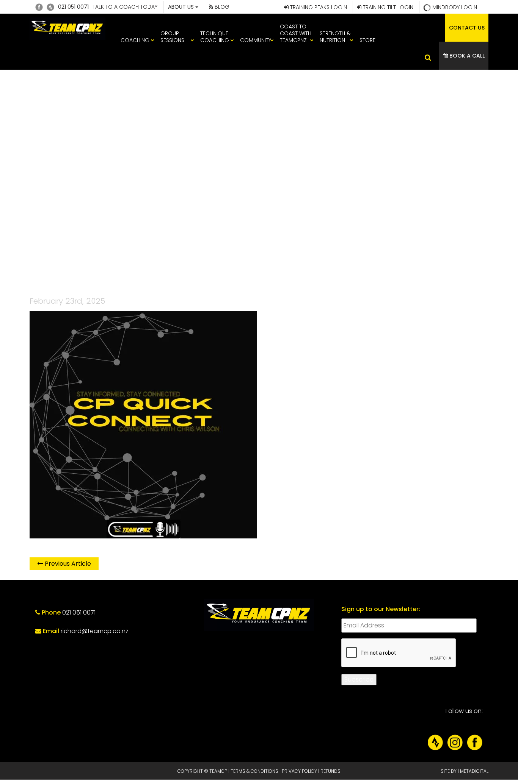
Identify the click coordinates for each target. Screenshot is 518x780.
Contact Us (467, 27)
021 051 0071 (73, 7)
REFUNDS (330, 771)
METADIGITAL (474, 771)
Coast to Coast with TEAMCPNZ (295, 33)
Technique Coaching (214, 37)
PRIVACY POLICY (299, 771)
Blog (221, 7)
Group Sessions (172, 37)
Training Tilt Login (387, 7)
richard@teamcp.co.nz (95, 631)
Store (367, 40)
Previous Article (67, 563)
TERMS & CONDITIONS (254, 771)
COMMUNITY (255, 40)
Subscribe (359, 679)
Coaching (135, 40)
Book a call (466, 55)
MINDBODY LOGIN (454, 7)
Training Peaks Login (318, 7)
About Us (181, 7)
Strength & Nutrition (335, 37)
